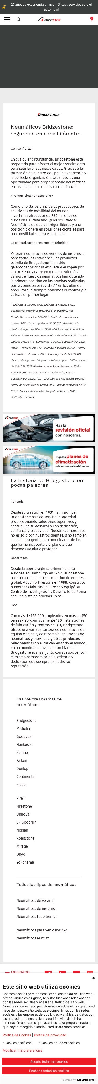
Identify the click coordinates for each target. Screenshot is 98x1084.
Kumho (22, 752)
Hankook (23, 744)
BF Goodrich (26, 822)
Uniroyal (23, 814)
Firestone (24, 806)
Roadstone (25, 838)
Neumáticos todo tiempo (37, 916)
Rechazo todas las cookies (49, 1071)
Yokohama (25, 862)
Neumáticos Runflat (32, 938)
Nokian (22, 830)
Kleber (21, 784)
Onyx (20, 854)
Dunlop (22, 768)
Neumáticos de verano (35, 900)
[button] (19, 19)
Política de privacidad (50, 1035)
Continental (26, 776)
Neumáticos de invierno (35, 908)
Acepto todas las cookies (49, 1061)
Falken (21, 760)
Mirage (22, 846)
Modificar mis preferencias (22, 1050)
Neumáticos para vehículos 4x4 (41, 930)
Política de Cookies (17, 1035)
